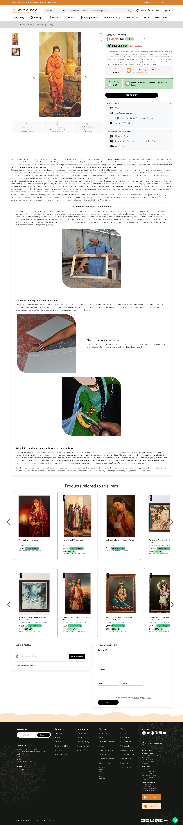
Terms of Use (135, 697)
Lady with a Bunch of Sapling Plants (120, 540)
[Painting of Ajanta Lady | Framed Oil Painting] (164, 537)
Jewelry (58, 742)
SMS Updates (126, 767)
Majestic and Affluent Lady (73, 540)
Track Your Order (127, 755)
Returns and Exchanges (125, 141)
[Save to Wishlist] (101, 35)
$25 (115, 84)
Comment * (102, 650)
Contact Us (125, 733)
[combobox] (96, 10)
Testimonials (104, 755)
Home (22, 25)
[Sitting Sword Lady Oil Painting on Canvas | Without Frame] (121, 614)
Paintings (31, 25)
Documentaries (106, 750)
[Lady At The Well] (15, 39)
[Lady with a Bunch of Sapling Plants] (121, 537)
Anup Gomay (126, 113)
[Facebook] (144, 734)
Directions (145, 763)
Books (58, 738)
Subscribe (44, 735)
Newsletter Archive (107, 742)
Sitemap (124, 763)
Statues (58, 733)
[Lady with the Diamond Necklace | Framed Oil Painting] (34, 614)
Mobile (124, 684)
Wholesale (125, 746)
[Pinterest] (152, 734)
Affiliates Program (128, 750)
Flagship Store (147, 753)
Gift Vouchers (126, 759)
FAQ (169, 2)
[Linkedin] (160, 734)
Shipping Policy (84, 746)
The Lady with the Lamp (28, 540)
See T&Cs (31, 131)
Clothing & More (62, 746)
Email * (100, 684)
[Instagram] (156, 734)
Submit (108, 702)
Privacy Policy (146, 697)
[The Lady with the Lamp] (34, 537)
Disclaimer (82, 733)
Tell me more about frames (139, 72)
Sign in (147, 2)
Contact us (159, 2)
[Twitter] (148, 734)
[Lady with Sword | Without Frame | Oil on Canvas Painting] (164, 614)
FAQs (101, 738)
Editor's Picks (104, 763)
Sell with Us (125, 742)
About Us (103, 733)
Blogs (101, 746)
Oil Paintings (41, 25)
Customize (125, 738)
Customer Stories (106, 759)
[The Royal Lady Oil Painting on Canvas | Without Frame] (77, 614)
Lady (51, 25)
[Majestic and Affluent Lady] (77, 537)
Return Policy (83, 738)
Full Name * (102, 669)
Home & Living (61, 755)
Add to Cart (131, 95)
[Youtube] (164, 734)
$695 (116, 71)
